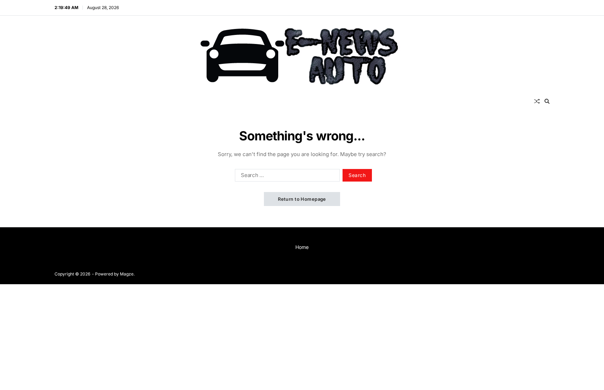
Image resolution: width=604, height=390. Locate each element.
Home (302, 247)
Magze (127, 274)
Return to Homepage (302, 199)
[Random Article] (537, 101)
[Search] (547, 101)
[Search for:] (286, 176)
